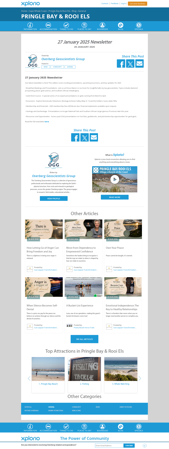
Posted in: (44, 64)
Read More (114, 197)
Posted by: (45, 56)
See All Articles (84, 339)
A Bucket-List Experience (79, 305)
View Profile (53, 198)
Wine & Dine (76, 410)
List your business (137, 4)
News (46, 67)
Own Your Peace (115, 247)
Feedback (114, 3)
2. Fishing (84, 384)
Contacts (104, 3)
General (82, 11)
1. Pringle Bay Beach (48, 384)
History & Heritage (31, 410)
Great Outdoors (126, 407)
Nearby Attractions (55, 410)
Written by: (54, 172)
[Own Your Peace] (123, 229)
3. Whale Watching (120, 384)
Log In (123, 3)
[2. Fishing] (84, 369)
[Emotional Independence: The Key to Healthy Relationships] (123, 287)
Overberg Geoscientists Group (63, 59)
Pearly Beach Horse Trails (84, 327)
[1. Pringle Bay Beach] (48, 369)
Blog (74, 11)
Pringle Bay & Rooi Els (59, 11)
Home (24, 11)
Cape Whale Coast (38, 11)
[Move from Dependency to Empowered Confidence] (83, 229)
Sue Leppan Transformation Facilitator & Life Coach (46, 270)
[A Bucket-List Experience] (83, 287)
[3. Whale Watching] (120, 369)
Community (57, 67)
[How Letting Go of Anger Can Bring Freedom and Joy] (44, 229)
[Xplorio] (32, 3)
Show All (28, 407)
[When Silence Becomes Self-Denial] (44, 287)
